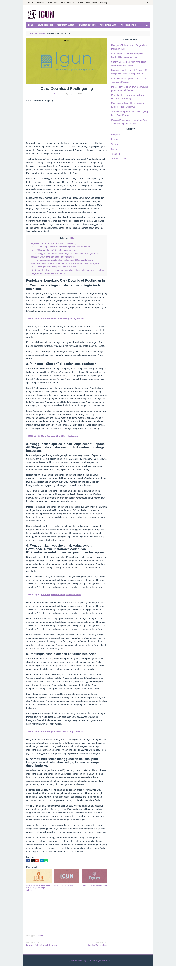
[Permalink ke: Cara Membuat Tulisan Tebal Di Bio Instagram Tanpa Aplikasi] (39, 876)
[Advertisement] (66, 122)
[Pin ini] (37, 860)
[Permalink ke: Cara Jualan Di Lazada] (66, 876)
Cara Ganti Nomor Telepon (97, 943)
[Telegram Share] (42, 860)
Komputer (115, 134)
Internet (115, 139)
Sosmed (39, 935)
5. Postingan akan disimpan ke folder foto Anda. (54, 266)
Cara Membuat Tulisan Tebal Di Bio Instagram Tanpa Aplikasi (38, 887)
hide (72, 238)
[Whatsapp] (46, 860)
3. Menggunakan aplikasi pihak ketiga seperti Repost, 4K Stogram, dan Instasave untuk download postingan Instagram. (65, 255)
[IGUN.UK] (41, 14)
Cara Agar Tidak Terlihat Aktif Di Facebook (42, 943)
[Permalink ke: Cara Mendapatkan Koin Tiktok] (94, 876)
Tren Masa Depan (119, 158)
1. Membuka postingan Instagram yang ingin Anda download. (60, 246)
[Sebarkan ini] (28, 860)
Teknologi (115, 153)
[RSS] (148, 2)
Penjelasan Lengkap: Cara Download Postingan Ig (52, 243)
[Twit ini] (33, 860)
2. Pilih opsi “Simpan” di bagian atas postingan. (54, 249)
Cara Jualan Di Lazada (63, 885)
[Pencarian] (146, 25)
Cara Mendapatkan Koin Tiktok (94, 885)
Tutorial (114, 144)
